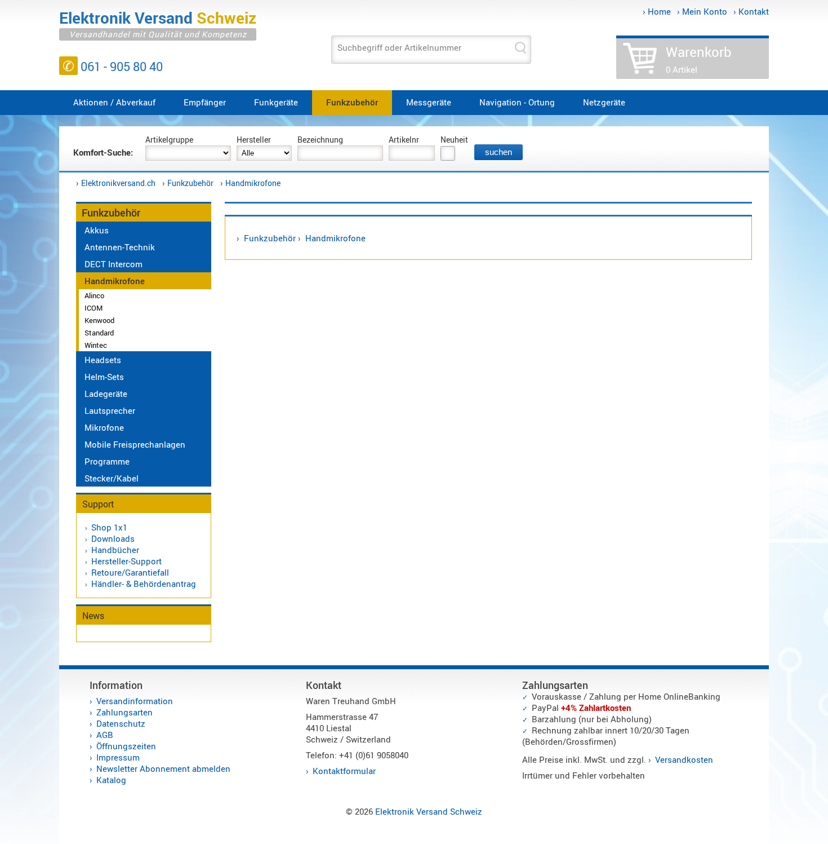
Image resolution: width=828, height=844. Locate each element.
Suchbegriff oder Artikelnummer (399, 47)
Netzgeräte (604, 102)
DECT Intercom (113, 263)
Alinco (94, 295)
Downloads (113, 538)
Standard (99, 333)
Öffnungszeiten (126, 746)
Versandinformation (134, 700)
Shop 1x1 (109, 527)
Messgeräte (428, 102)
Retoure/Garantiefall (130, 572)
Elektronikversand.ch (118, 183)
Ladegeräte (105, 393)
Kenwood (99, 320)
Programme (107, 461)
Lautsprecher (109, 410)
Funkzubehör (352, 102)
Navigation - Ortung (517, 102)
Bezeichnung (320, 139)
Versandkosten (684, 759)
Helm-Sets (104, 376)
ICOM (93, 308)
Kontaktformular (344, 770)
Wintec (95, 345)
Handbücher (115, 549)
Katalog (111, 779)
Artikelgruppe (169, 139)
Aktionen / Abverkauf (114, 102)
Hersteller (254, 139)
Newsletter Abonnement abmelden (163, 768)
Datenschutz (120, 723)
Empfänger (205, 102)
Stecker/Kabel (111, 478)
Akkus (96, 230)
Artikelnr (404, 139)
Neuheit (454, 139)
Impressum (118, 757)
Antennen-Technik (119, 247)
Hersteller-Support (126, 561)
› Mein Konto (702, 11)
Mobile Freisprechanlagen (134, 444)
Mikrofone (104, 427)
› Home (657, 11)
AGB (104, 734)
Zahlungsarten (124, 712)
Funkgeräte (276, 102)
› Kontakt (751, 11)
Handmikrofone (253, 183)
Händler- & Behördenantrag (143, 583)
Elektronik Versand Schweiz (428, 811)
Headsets (102, 359)
